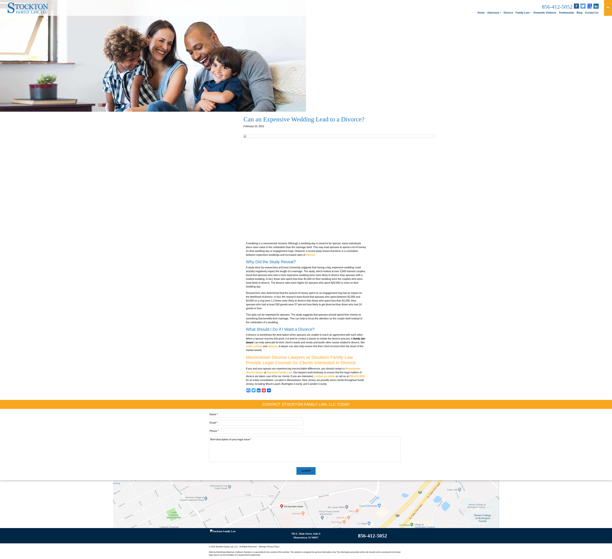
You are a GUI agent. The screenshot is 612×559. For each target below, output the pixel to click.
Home (481, 12)
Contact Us (591, 12)
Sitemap (262, 547)
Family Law (522, 12)
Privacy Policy (273, 547)
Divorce (508, 12)
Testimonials (566, 12)
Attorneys (493, 12)
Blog (579, 12)
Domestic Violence (545, 12)
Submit (306, 471)
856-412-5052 (557, 7)
